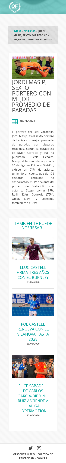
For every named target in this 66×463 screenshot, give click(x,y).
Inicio (17, 31)
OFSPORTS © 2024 (24, 454)
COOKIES (41, 458)
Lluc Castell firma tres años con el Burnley (33, 272)
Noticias (30, 31)
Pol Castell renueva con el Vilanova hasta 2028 (33, 331)
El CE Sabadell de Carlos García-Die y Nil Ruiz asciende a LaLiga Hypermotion (33, 398)
